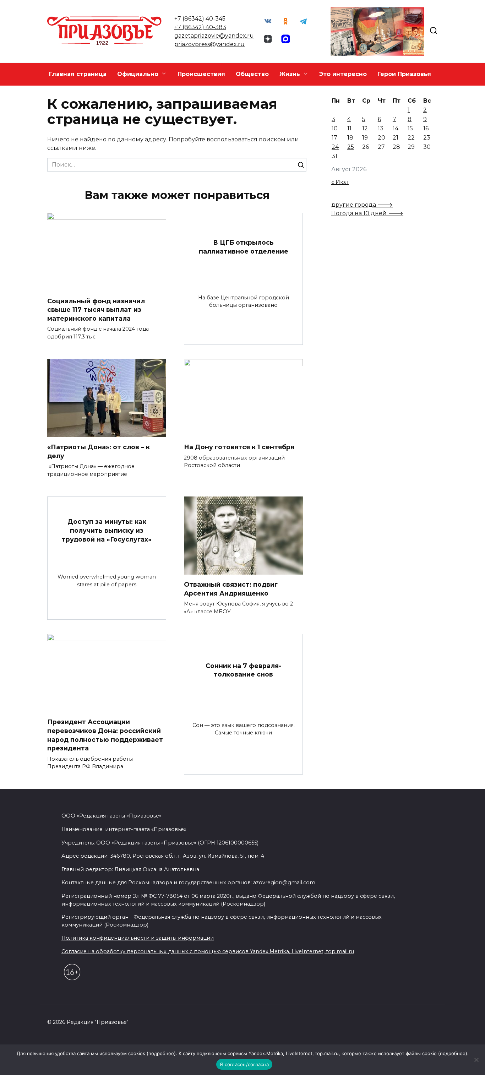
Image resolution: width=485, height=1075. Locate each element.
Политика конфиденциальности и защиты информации (137, 938)
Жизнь (289, 74)
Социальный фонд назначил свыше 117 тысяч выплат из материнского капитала (96, 309)
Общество (252, 74)
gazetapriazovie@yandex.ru (214, 35)
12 (365, 128)
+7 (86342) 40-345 (199, 18)
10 (335, 128)
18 (350, 137)
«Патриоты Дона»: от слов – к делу (98, 451)
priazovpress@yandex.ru (209, 44)
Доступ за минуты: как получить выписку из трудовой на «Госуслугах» (107, 530)
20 (381, 137)
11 (349, 128)
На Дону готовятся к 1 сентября (239, 447)
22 (411, 137)
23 (426, 137)
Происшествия (201, 74)
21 (395, 137)
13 (380, 128)
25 (350, 146)
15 (410, 128)
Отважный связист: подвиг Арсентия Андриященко (231, 589)
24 (335, 146)
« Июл (340, 182)
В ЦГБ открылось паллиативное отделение (243, 247)
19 (365, 137)
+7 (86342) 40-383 (200, 27)
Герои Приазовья (404, 74)
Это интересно (343, 74)
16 (426, 128)
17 (334, 137)
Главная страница (78, 74)
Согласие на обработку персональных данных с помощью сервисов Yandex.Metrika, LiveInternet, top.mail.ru (207, 951)
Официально (137, 74)
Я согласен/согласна (244, 1064)
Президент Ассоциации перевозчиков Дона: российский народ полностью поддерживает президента (105, 735)
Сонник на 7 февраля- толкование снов (243, 670)
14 (395, 128)
